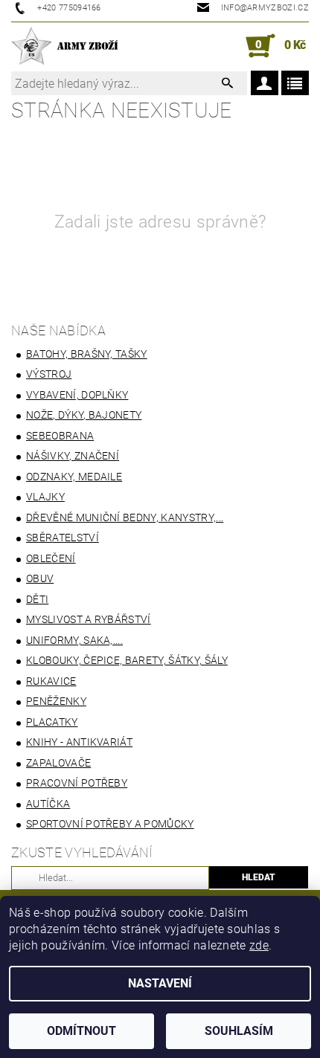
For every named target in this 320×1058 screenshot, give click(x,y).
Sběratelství (62, 537)
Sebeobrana (60, 436)
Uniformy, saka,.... (74, 640)
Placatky (52, 722)
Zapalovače (58, 763)
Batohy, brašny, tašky (86, 354)
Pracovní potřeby (76, 783)
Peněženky (56, 701)
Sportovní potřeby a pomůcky (110, 824)
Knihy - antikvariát (79, 742)
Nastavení (160, 983)
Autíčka (48, 804)
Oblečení (51, 558)
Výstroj (48, 374)
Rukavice (51, 681)
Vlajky (45, 497)
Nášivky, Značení (72, 456)
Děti (37, 599)
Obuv (40, 578)
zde (259, 945)
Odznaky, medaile (74, 477)
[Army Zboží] (64, 46)
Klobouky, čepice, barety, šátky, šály (127, 660)
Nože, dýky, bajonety (83, 415)
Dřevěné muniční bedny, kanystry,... (124, 517)
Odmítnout (81, 1031)
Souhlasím (239, 1031)
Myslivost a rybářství (88, 619)
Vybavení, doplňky (77, 395)
